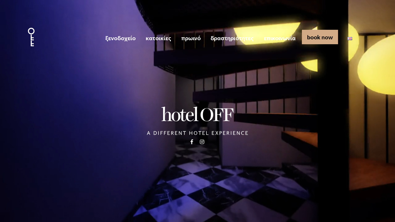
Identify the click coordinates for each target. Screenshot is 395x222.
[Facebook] (191, 141)
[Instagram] (202, 141)
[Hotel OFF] (31, 37)
